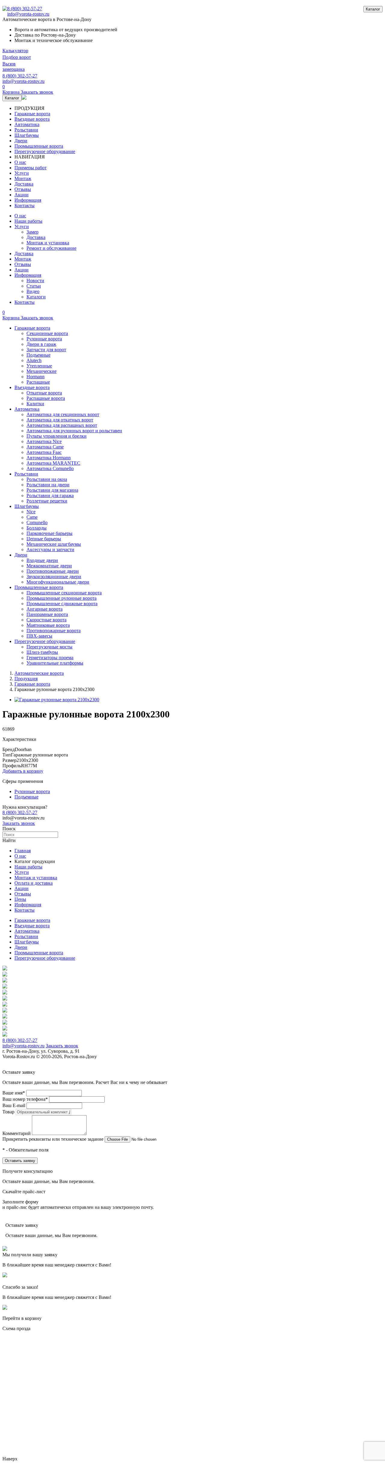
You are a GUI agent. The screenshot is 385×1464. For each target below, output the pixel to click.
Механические (41, 371)
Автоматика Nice (44, 441)
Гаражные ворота (32, 113)
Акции (21, 194)
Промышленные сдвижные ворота (61, 603)
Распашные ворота (45, 398)
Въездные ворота (32, 119)
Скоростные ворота (46, 619)
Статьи (33, 285)
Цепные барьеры (43, 538)
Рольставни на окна (46, 479)
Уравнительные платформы (54, 663)
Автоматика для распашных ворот (61, 425)
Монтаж (22, 178)
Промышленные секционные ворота (64, 592)
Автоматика (26, 124)
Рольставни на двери (47, 484)
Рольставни (26, 129)
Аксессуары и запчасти (50, 549)
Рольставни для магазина (52, 490)
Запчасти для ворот (46, 349)
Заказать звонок (18, 823)
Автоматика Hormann (48, 457)
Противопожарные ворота (53, 630)
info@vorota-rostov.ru (28, 14)
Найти (9, 840)
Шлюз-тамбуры (42, 652)
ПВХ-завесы (39, 635)
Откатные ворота (44, 392)
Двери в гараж (41, 344)
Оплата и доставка (33, 883)
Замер (32, 231)
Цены (20, 899)
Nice (30, 511)
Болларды (36, 527)
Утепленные (39, 365)
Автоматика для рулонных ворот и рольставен (74, 430)
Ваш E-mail (13, 1105)
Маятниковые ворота (48, 625)
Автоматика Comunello (50, 468)
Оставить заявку (20, 1160)
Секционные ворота (47, 333)
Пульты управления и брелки (56, 436)
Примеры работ (30, 167)
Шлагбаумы (26, 135)
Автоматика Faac (44, 452)
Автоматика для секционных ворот (62, 414)
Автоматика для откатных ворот (59, 419)
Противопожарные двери (52, 571)
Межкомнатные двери (49, 565)
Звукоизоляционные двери (53, 576)
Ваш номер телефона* (25, 1099)
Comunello (37, 522)
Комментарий (16, 1133)
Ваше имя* (13, 1092)
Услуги (21, 173)
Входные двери (42, 560)
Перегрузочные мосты (49, 646)
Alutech (34, 360)
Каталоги (36, 296)
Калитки (35, 403)
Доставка (23, 183)
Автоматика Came (45, 446)
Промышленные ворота (38, 146)
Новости (35, 280)
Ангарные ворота (44, 608)
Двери (20, 140)
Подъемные (38, 355)
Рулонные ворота (44, 338)
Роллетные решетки (46, 500)
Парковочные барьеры (49, 533)
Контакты (24, 205)
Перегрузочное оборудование (44, 151)
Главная (22, 850)
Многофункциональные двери (57, 581)
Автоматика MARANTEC (53, 463)
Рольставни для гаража (50, 495)
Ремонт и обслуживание (51, 248)
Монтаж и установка (47, 242)
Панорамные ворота (47, 614)
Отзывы (22, 189)
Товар (8, 1111)
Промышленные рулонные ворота (61, 598)
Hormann (35, 376)
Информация (27, 200)
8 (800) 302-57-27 (24, 8)
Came (32, 517)
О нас (20, 162)
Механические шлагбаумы (53, 544)
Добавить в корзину (22, 771)
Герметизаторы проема (49, 657)
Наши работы (28, 221)
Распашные (38, 382)
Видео (32, 291)
